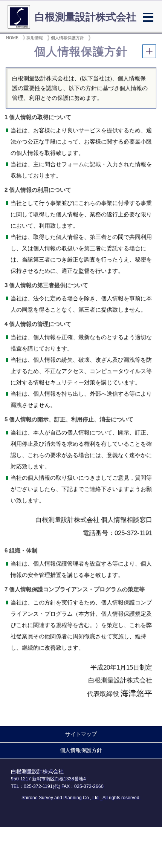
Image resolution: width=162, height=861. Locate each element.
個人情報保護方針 (81, 750)
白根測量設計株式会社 (85, 17)
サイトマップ (81, 734)
